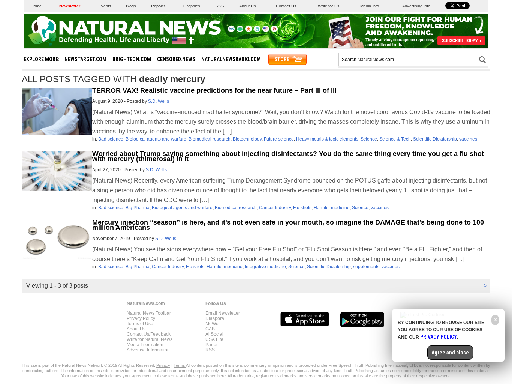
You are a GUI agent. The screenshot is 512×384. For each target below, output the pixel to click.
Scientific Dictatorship (435, 139)
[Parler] (274, 30)
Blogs (131, 6)
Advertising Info (416, 6)
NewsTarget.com (85, 59)
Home (36, 6)
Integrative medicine (265, 266)
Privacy (163, 365)
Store (281, 59)
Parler (211, 344)
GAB (210, 329)
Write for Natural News (149, 339)
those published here (207, 376)
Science (369, 139)
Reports (158, 6)
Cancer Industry (275, 207)
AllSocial (214, 334)
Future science (279, 139)
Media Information (145, 344)
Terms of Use (140, 323)
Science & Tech (395, 139)
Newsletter (69, 6)
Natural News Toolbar (149, 313)
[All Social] (257, 30)
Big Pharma (138, 207)
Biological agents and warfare (156, 139)
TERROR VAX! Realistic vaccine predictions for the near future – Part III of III (214, 90)
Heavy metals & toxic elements (327, 139)
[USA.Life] (265, 30)
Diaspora (214, 318)
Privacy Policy (141, 318)
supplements (366, 266)
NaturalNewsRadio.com (231, 59)
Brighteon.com (131, 59)
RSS (220, 6)
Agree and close (450, 353)
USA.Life (214, 339)
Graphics (191, 6)
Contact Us (286, 6)
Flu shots (302, 207)
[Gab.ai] (240, 30)
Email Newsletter (222, 313)
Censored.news (176, 59)
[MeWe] (231, 30)
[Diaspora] (248, 30)
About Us (247, 6)
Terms (180, 365)
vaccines (468, 139)
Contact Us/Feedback (149, 334)
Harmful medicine (332, 207)
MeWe (212, 323)
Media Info (369, 6)
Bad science (110, 139)
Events (105, 6)
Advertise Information (148, 349)
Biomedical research (210, 139)
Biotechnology (247, 139)
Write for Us (329, 6)
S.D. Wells (158, 101)
